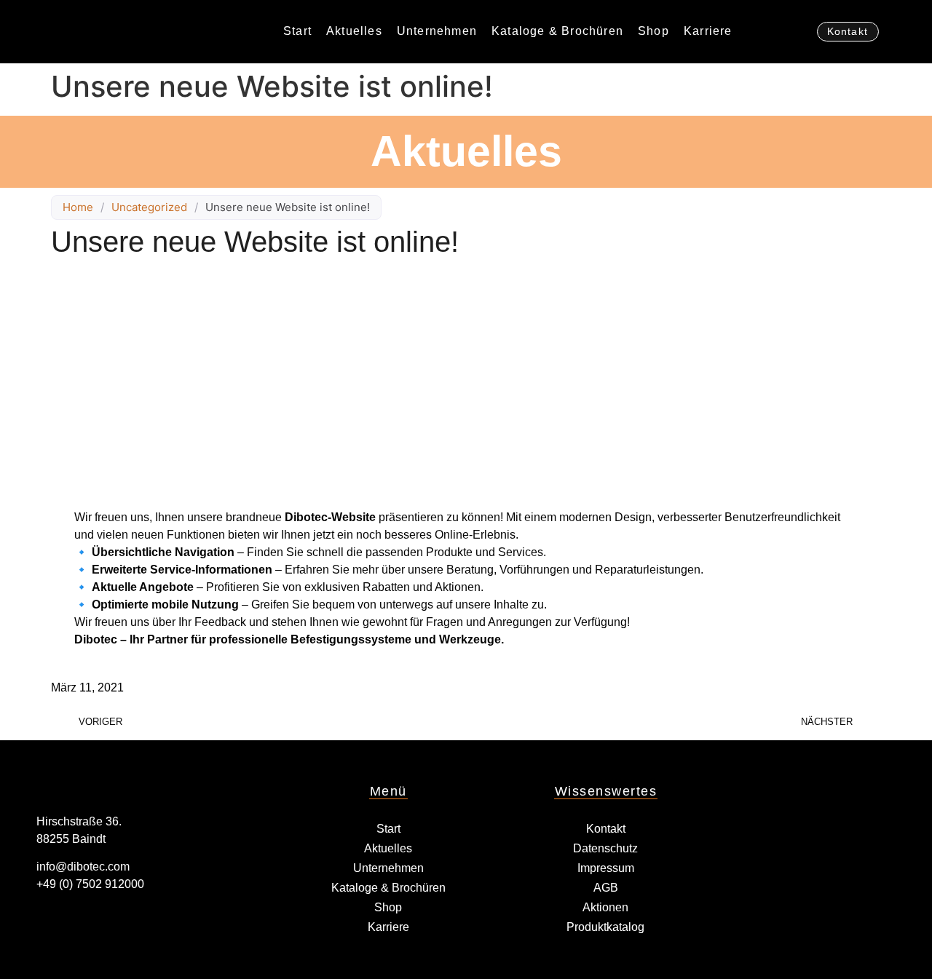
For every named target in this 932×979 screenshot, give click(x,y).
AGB (605, 887)
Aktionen (605, 907)
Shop (653, 31)
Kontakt (605, 829)
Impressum (605, 868)
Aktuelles (354, 31)
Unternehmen (437, 31)
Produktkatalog (605, 927)
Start (297, 31)
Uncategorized (149, 207)
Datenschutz (605, 848)
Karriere (708, 31)
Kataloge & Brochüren (557, 31)
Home (78, 207)
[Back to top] (895, 942)
